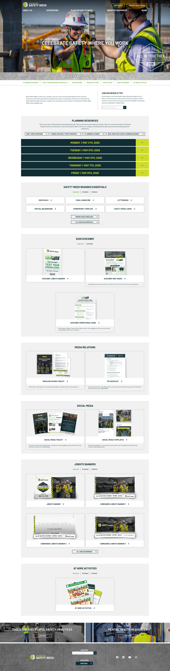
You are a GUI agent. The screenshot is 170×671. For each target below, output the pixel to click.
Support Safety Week (137, 5)
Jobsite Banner (54, 504)
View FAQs (84, 663)
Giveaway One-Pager (113, 279)
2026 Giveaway (77, 82)
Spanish (85, 192)
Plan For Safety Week (82, 10)
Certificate (118, 5)
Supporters (52, 10)
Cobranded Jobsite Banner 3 (113, 544)
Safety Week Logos (123, 209)
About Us (27, 10)
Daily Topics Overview (34, 134)
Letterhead (123, 200)
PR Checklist (113, 381)
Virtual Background (43, 209)
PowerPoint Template (83, 209)
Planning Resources (30, 82)
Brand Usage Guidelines (85, 217)
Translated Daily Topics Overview (64, 134)
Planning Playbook (92, 134)
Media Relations (93, 82)
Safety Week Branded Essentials (55, 82)
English (76, 192)
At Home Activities (140, 82)
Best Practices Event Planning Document (124, 134)
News (144, 10)
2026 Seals (44, 200)
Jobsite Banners (123, 82)
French (94, 192)
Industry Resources (117, 10)
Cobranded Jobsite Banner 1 (113, 504)
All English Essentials (85, 222)
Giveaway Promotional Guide (83, 323)
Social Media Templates (113, 440)
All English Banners (84, 552)
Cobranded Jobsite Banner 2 (54, 544)
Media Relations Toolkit (54, 381)
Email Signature (83, 200)
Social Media (107, 82)
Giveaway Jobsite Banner (53, 279)
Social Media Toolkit (53, 440)
